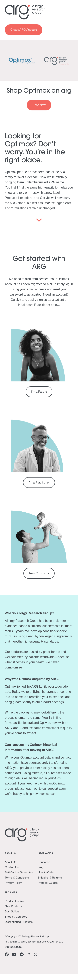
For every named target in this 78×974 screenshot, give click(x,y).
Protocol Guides (48, 882)
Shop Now (39, 105)
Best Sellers (12, 911)
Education (44, 862)
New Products (13, 906)
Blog (40, 867)
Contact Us (11, 867)
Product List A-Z (14, 901)
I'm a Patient (39, 391)
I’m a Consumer (39, 573)
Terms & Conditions (17, 877)
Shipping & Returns (50, 877)
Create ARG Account (23, 29)
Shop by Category (16, 916)
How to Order (46, 872)
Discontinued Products (19, 921)
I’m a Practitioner (39, 482)
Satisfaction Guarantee (19, 872)
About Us (10, 862)
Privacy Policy (13, 882)
